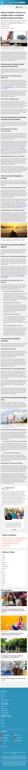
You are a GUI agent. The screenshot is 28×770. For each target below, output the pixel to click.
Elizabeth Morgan (5, 26)
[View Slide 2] (14, 529)
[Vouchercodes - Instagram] (12, 6)
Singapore (19, 740)
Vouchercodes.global (16, 752)
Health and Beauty (21, 538)
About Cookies (4, 701)
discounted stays (8, 87)
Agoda (3, 583)
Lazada (3, 555)
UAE (4, 743)
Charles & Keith (5, 566)
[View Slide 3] (15, 529)
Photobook (4, 568)
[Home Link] (15, 2)
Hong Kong (6, 735)
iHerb (3, 560)
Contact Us (3, 696)
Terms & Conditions (5, 700)
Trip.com (4, 576)
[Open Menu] (2, 2)
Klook (3, 585)
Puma (3, 572)
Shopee (3, 557)
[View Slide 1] (12, 529)
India (18, 735)
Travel (7, 6)
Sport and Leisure (17, 540)
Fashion (4, 538)
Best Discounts (5, 607)
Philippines (20, 7)
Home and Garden (6, 540)
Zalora (3, 574)
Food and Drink (11, 538)
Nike (3, 570)
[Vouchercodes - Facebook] (9, 6)
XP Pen (3, 577)
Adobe (3, 579)
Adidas (3, 558)
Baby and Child (6, 546)
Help (2, 698)
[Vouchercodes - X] (9, 8)
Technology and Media (7, 543)
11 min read (5, 28)
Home (3, 6)
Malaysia (19, 738)
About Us (3, 694)
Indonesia (5, 738)
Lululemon (4, 562)
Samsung (4, 564)
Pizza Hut (4, 581)
